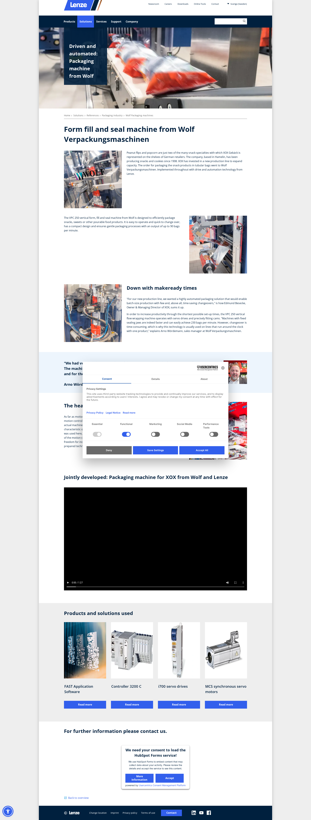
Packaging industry (112, 115)
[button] (8, 811)
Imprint (115, 812)
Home (67, 115)
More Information (139, 777)
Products (69, 21)
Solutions (86, 21)
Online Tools (200, 3)
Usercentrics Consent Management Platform (162, 785)
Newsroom (153, 3)
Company (132, 21)
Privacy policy (130, 812)
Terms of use (148, 812)
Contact (215, 3)
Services (101, 21)
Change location (98, 812)
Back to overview (78, 798)
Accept (169, 778)
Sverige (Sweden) (238, 3)
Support (116, 21)
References (93, 115)
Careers (168, 3)
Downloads (183, 3)
